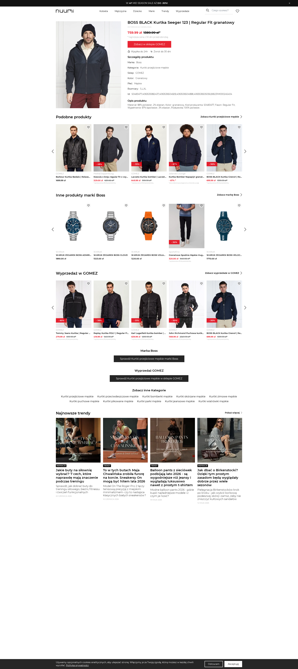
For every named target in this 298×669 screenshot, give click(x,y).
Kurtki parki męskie (149, 401)
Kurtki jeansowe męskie (180, 401)
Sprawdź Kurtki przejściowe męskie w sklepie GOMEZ (149, 378)
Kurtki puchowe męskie (84, 401)
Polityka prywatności (77, 665)
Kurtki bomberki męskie (157, 396)
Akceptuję (233, 664)
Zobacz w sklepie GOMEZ (149, 44)
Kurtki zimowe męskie (223, 396)
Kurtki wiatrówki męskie (214, 401)
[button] (146, 3)
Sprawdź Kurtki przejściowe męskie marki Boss (149, 358)
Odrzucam (213, 664)
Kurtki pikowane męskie (118, 401)
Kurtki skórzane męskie (190, 396)
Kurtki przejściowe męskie (77, 396)
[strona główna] (70, 11)
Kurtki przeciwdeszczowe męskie (118, 396)
